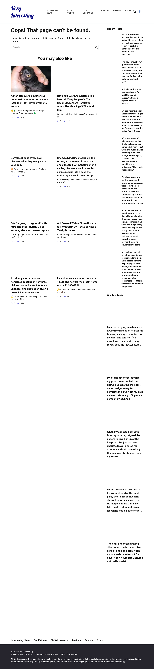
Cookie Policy (52, 654)
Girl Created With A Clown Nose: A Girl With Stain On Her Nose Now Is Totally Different (76, 227)
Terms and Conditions (35, 654)
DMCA (62, 654)
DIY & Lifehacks (59, 640)
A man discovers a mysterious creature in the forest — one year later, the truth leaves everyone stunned (30, 101)
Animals (117, 10)
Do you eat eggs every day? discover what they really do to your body (28, 161)
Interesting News (20, 640)
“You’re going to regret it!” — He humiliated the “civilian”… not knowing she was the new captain (30, 227)
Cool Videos (40, 640)
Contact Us (72, 654)
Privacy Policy (17, 654)
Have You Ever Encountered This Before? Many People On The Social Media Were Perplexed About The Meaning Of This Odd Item (75, 103)
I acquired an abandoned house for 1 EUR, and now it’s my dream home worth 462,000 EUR (77, 282)
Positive (105, 10)
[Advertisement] (125, 610)
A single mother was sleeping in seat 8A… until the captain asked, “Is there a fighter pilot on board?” (131, 96)
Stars (128, 10)
